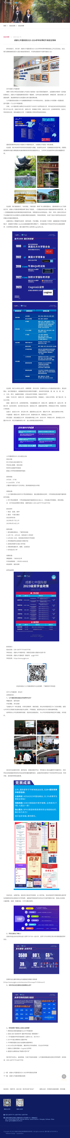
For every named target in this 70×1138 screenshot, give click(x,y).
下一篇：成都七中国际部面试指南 (14, 1076)
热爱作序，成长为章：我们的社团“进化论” (14, 1089)
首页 (4, 26)
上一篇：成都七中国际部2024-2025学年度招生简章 (20, 1072)
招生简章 (21, 26)
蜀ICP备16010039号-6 (51, 1131)
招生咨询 (12, 26)
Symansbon (19, 1133)
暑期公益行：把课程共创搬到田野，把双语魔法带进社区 (45, 1089)
